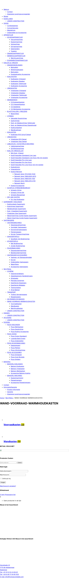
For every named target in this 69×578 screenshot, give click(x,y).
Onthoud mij (6, 478)
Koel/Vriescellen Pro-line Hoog (21, 162)
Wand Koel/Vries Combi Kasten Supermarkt (22, 216)
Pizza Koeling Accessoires (20, 331)
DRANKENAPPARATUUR (15, 53)
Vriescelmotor (15, 169)
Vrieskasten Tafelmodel (19, 95)
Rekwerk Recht (19, 183)
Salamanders (15, 49)
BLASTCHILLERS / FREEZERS (17, 111)
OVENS (6, 23)
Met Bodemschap (17, 243)
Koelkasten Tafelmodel (18, 84)
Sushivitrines (15, 121)
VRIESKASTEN (12, 88)
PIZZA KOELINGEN (13, 325)
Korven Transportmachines (20, 234)
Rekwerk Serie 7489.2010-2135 (24, 181)
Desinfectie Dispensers (18, 283)
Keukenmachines (16, 42)
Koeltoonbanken (16, 128)
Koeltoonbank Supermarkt (16, 204)
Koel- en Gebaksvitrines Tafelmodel (23, 123)
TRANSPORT (11, 292)
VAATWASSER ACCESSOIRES (17, 255)
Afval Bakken (15, 290)
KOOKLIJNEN (8, 19)
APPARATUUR (8, 35)
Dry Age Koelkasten (17, 199)
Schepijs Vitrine (16, 190)
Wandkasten (15, 306)
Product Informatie (13, 389)
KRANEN (7, 313)
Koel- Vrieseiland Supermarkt (17, 211)
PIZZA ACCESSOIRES (14, 352)
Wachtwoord (4, 475)
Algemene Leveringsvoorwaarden (18, 14)
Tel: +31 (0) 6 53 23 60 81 (9, 572)
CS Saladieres (15, 107)
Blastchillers (15, 114)
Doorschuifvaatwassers (19, 229)
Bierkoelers (14, 72)
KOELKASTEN (12, 76)
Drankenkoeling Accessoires (20, 74)
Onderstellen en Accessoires (16, 32)
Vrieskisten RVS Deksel (19, 139)
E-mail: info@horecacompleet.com (12, 577)
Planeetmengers (16, 380)
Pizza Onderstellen (17, 341)
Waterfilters (15, 264)
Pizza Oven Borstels (17, 357)
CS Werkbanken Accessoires (20, 109)
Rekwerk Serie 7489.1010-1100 (24, 178)
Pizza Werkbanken (17, 327)
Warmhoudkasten (17, 308)
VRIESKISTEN (11, 137)
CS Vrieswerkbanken (18, 104)
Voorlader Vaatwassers (18, 227)
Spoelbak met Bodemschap (20, 239)
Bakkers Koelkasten (17, 366)
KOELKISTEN (11, 132)
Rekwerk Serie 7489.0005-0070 (25, 176)
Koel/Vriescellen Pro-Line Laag (21, 160)
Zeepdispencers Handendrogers (22, 276)
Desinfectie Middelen (18, 285)
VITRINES (10, 116)
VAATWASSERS (9, 220)
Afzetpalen (14, 278)
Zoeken (20, 462)
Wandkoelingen (16, 130)
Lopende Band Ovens (18, 338)
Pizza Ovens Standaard (19, 336)
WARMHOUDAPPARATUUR (16, 56)
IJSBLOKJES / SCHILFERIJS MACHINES (20, 144)
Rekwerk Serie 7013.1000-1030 (24, 174)
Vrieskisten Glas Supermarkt (16, 213)
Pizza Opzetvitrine (17, 329)
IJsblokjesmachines (17, 146)
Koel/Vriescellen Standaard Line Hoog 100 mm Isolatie (29, 158)
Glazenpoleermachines (18, 250)
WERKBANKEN (12, 100)
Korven (13, 260)
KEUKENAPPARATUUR (15, 37)
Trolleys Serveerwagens (19, 294)
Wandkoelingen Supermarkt (16, 209)
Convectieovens (12, 28)
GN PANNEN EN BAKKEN (15, 299)
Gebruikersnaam (5, 471)
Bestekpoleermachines (18, 253)
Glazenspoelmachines (18, 225)
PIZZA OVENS (12, 334)
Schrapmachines (16, 46)
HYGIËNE (10, 271)
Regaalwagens (16, 297)
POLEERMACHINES (13, 248)
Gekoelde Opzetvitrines (19, 118)
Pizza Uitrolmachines (18, 350)
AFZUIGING (7, 318)
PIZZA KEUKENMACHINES (16, 343)
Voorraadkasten (16, 304)
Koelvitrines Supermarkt (15, 206)
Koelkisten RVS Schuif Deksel (21, 134)
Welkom (6, 9)
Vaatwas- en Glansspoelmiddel (21, 257)
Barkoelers (14, 67)
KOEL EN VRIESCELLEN (15, 151)
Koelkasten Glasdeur (18, 81)
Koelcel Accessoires (17, 185)
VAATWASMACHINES (14, 223)
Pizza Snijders (15, 359)
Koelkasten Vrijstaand (18, 79)
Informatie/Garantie (10, 387)
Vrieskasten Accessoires (19, 97)
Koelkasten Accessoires (19, 86)
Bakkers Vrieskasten (18, 369)
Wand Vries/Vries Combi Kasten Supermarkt (22, 218)
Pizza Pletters (15, 348)
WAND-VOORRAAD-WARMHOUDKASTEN (21, 301)
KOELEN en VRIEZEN (11, 63)
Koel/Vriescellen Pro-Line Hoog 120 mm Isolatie (27, 165)
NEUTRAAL (7, 269)
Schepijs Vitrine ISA (17, 192)
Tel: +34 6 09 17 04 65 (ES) (9, 574)
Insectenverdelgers (17, 274)
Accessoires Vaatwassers (19, 267)
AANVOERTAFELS (13, 236)
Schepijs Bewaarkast (18, 195)
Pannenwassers (16, 232)
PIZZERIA (7, 322)
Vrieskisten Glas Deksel (19, 141)
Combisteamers (12, 26)
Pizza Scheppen (16, 355)
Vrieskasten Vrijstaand (18, 90)
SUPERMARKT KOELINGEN (13, 202)
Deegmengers (15, 345)
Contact (10, 12)
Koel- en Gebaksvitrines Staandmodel (23, 125)
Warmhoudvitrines (17, 58)
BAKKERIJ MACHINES (14, 375)
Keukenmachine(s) (17, 378)
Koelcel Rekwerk (16, 172)
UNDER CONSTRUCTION (15, 21)
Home (2, 398)
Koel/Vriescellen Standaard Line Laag (23, 155)
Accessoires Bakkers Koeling (20, 373)
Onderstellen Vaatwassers (19, 262)
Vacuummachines (17, 39)
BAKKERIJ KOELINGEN (15, 364)
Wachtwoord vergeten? (8, 486)
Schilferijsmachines (17, 148)
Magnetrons (11, 30)
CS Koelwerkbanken (17, 102)
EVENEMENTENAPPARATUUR (17, 60)
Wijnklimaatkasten (17, 70)
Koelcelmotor (15, 167)
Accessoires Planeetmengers (20, 382)
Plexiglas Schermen (17, 280)
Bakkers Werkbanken (18, 371)
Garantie (10, 392)
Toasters (14, 51)
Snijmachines (15, 44)
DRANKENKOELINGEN (14, 65)
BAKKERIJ (7, 362)
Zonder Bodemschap (18, 246)
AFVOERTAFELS (12, 241)
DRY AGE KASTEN (13, 197)
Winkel (6, 16)
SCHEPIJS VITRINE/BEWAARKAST (18, 188)
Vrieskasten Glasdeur (18, 93)
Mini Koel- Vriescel (17, 153)
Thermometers (16, 287)
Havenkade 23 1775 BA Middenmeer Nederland (7, 567)
